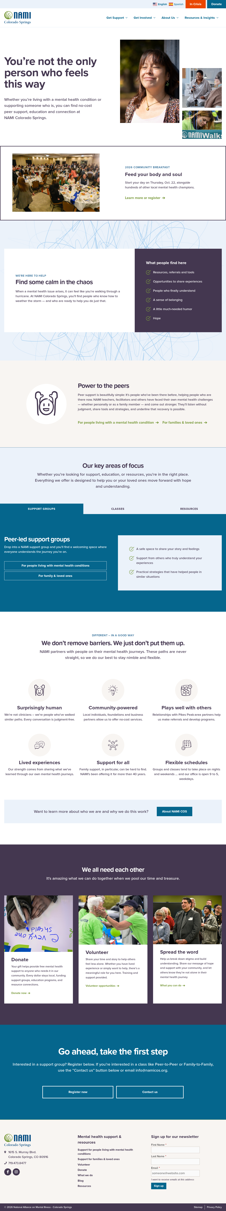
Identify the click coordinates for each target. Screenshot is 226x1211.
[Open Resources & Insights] (217, 17)
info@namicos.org (151, 1070)
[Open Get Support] (126, 17)
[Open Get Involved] (154, 17)
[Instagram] (16, 1171)
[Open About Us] (177, 17)
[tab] (41, 509)
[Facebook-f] (7, 1171)
